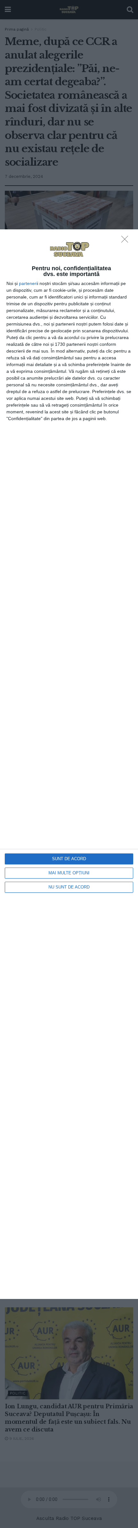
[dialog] (69, 764)
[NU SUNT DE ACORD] (126, 241)
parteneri (28, 283)
